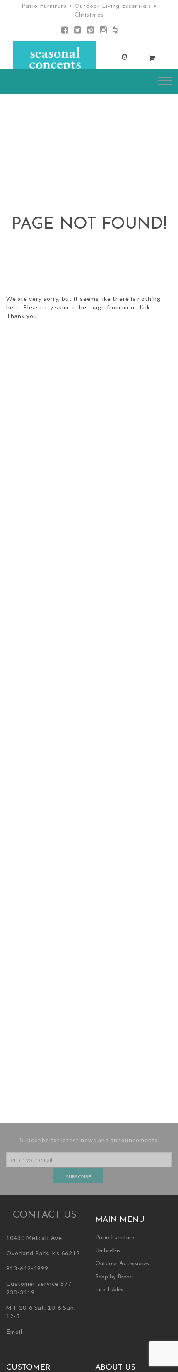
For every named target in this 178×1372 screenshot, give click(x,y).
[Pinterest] (90, 31)
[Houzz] (115, 31)
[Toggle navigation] (165, 81)
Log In (115, 57)
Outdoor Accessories (122, 1264)
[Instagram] (103, 31)
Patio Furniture (114, 1238)
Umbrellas (107, 1251)
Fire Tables (109, 1290)
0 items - (143, 55)
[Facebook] (64, 31)
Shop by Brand (114, 1277)
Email (14, 1332)
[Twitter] (77, 31)
